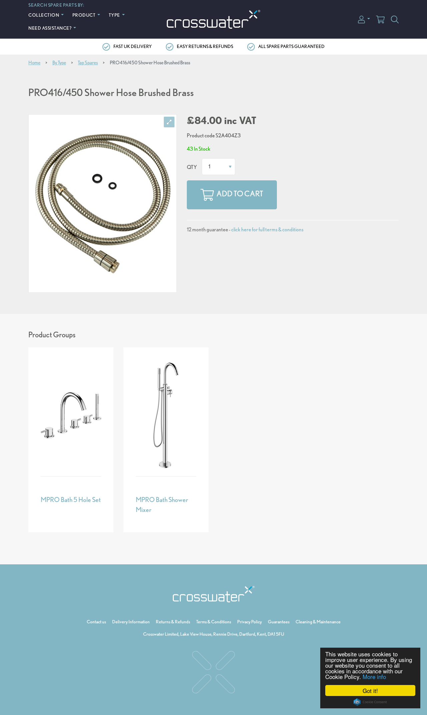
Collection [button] (44, 15)
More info (374, 676)
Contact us (96, 621)
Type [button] (115, 15)
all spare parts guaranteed (291, 46)
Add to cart (240, 194)
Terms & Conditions (213, 621)
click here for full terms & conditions (267, 229)
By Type (59, 63)
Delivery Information (131, 621)
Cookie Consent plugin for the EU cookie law (370, 702)
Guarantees (279, 621)
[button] (364, 19)
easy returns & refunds (205, 46)
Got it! (370, 690)
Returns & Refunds (173, 621)
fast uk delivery (132, 46)
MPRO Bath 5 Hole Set (71, 500)
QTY (192, 167)
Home (34, 63)
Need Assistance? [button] (50, 28)
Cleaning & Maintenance (318, 621)
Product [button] (84, 15)
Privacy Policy (249, 621)
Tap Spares (88, 63)
